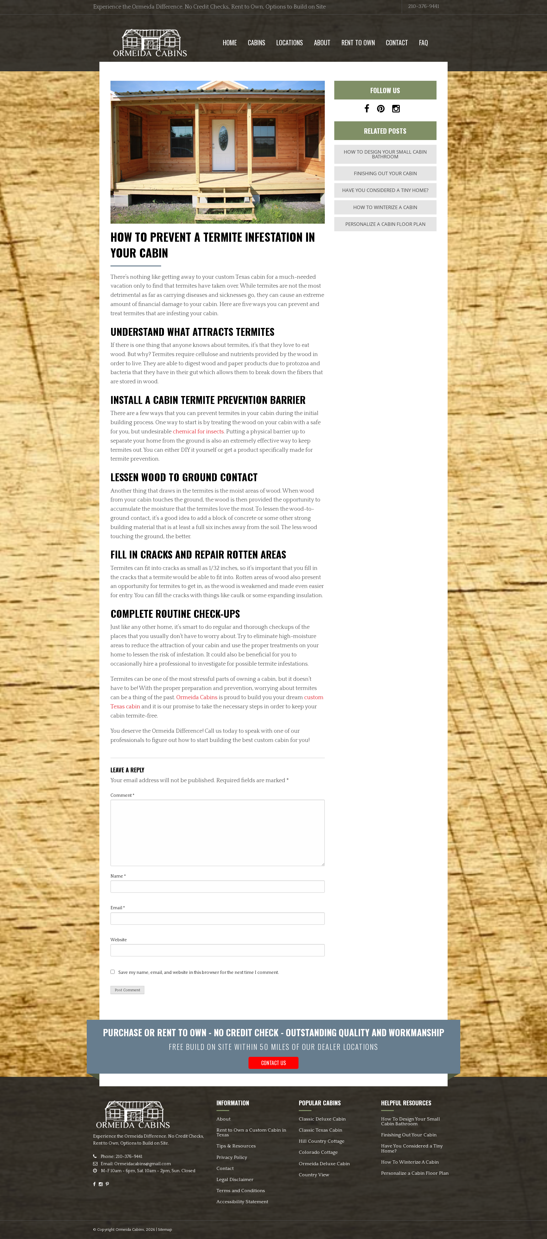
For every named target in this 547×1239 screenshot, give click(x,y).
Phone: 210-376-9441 (121, 1156)
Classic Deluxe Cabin (322, 1119)
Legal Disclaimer (235, 1179)
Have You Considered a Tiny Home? (385, 190)
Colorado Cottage (318, 1152)
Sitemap (165, 1230)
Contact (397, 42)
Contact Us (273, 1063)
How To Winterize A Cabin (385, 207)
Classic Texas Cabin (320, 1130)
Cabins (256, 42)
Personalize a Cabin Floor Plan (385, 224)
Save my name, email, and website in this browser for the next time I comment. (198, 972)
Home (230, 42)
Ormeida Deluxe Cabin (324, 1163)
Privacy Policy (232, 1157)
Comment (122, 795)
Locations (289, 42)
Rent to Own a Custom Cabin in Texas (251, 1132)
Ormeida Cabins (196, 697)
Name (118, 876)
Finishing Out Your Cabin (385, 173)
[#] (150, 42)
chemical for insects (198, 432)
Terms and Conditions (241, 1190)
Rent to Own (358, 42)
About (322, 42)
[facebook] (370, 110)
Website (118, 939)
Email (117, 907)
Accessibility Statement (242, 1201)
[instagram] (399, 110)
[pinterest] (384, 110)
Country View (314, 1175)
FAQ (423, 42)
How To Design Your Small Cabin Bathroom (385, 154)
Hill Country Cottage (321, 1141)
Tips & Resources (236, 1146)
